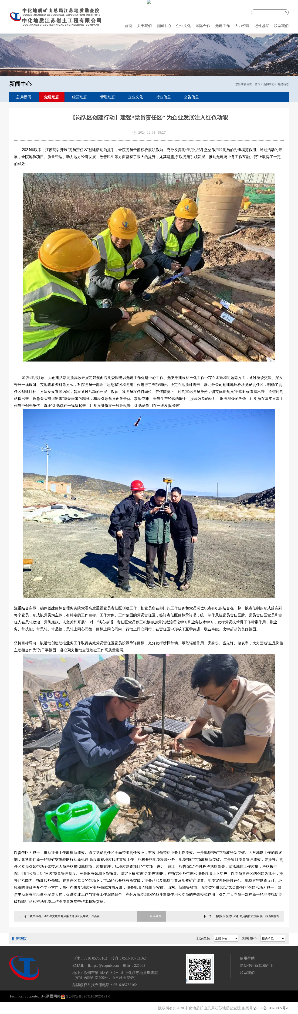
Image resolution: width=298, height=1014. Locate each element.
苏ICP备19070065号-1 (271, 1008)
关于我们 (144, 26)
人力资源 (242, 26)
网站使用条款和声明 (256, 965)
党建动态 (283, 84)
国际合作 (203, 26)
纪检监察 (261, 26)
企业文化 (183, 26)
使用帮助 (247, 958)
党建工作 (222, 26)
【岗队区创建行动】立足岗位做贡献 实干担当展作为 (246, 916)
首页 (128, 26)
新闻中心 (163, 26)
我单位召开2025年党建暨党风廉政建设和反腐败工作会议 (65, 916)
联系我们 (281, 26)
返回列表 (155, 916)
